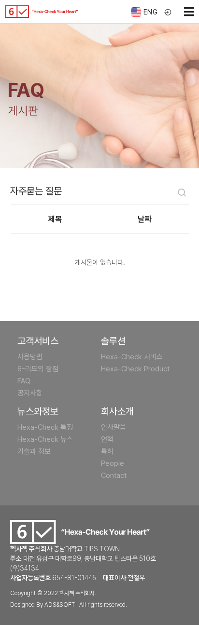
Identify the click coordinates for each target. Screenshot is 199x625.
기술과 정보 (34, 451)
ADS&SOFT (59, 604)
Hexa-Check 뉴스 (45, 439)
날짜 (144, 219)
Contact (114, 475)
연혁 (107, 439)
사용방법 (30, 357)
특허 (107, 451)
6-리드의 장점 (37, 369)
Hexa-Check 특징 (45, 427)
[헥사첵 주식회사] (41, 11)
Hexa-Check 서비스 (132, 357)
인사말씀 (113, 427)
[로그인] (168, 12)
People (112, 463)
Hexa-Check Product (135, 369)
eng (150, 12)
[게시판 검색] (182, 193)
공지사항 (30, 393)
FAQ (23, 381)
